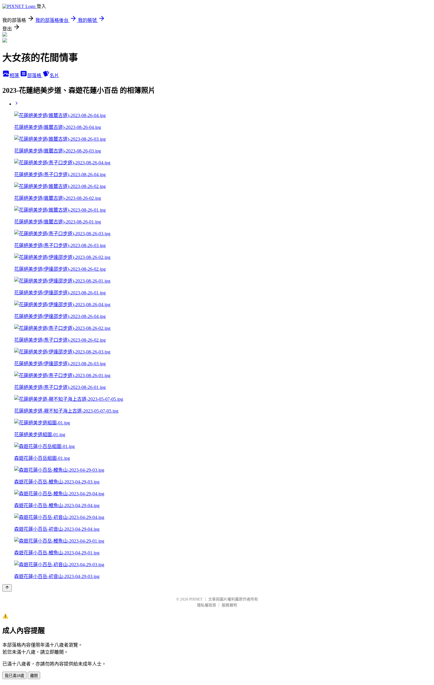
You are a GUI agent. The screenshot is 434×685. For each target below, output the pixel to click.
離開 (34, 675)
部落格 (35, 75)
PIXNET (196, 599)
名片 (54, 75)
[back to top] (7, 588)
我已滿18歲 (14, 675)
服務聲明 (229, 605)
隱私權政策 (206, 605)
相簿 (14, 75)
